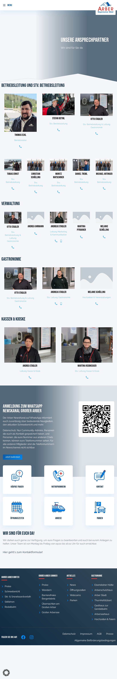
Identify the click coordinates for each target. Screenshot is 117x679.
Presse (109, 633)
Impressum (86, 633)
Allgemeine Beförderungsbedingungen (95, 640)
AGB (99, 633)
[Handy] (60, 241)
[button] (4, 5)
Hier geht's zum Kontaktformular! (23, 552)
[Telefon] (20, 146)
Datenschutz (69, 633)
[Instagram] (32, 637)
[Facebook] (23, 637)
